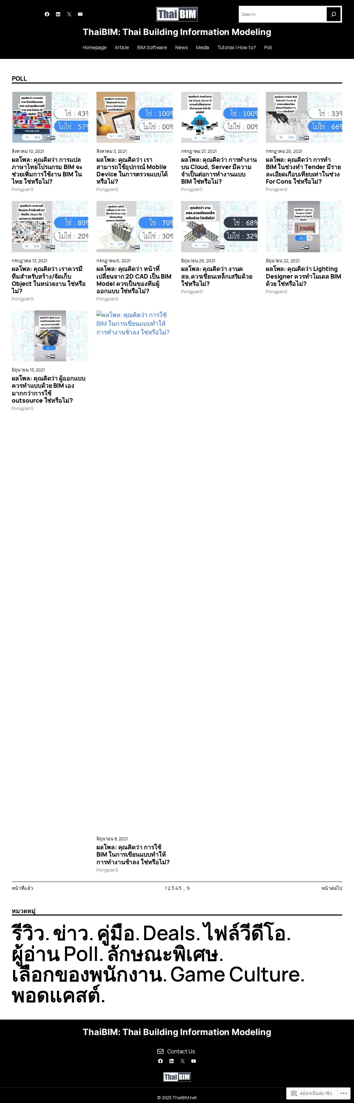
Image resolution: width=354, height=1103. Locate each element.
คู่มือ (116, 932)
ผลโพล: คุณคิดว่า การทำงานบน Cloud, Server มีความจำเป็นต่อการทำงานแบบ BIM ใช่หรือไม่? (219, 170)
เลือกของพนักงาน (87, 973)
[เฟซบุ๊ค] (47, 14)
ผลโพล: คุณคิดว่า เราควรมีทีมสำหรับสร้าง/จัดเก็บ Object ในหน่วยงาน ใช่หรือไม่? (48, 280)
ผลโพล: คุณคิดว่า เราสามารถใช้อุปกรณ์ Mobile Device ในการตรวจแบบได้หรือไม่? (132, 170)
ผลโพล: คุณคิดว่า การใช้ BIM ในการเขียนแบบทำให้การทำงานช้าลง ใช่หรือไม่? (132, 854)
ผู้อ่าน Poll (55, 953)
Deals (169, 932)
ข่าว (70, 932)
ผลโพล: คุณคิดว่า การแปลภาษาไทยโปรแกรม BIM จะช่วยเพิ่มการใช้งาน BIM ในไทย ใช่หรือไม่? (47, 170)
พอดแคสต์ (56, 994)
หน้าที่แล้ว (22, 888)
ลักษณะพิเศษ (162, 953)
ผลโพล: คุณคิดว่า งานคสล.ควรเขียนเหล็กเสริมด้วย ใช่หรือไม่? (216, 276)
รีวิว (28, 932)
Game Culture (235, 973)
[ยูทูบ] (80, 14)
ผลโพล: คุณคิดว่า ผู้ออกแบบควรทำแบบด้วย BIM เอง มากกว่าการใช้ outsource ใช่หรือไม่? (48, 389)
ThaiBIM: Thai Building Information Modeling (177, 32)
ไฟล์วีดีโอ (245, 932)
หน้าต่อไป (332, 888)
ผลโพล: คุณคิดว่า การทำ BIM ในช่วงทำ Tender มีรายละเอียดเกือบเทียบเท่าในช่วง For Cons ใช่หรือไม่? (303, 170)
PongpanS (22, 189)
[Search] (334, 14)
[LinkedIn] (58, 14)
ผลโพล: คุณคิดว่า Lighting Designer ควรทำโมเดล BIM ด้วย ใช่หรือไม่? (303, 276)
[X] (69, 14)
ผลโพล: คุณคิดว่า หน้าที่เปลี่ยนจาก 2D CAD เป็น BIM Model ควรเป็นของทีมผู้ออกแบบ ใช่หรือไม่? (133, 280)
